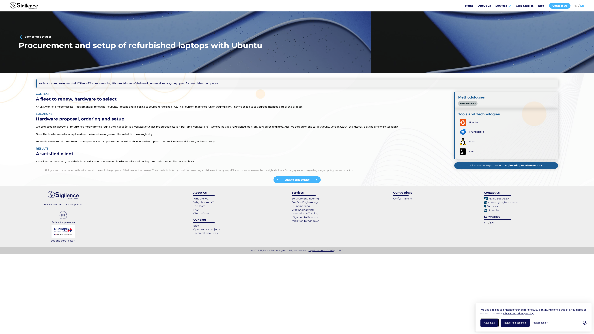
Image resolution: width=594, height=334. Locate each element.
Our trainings (402, 192)
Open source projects (206, 229)
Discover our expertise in (506, 165)
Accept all (489, 322)
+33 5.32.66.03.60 (499, 198)
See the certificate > (63, 240)
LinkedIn (493, 210)
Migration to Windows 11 (307, 220)
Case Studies (525, 5)
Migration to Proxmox (305, 217)
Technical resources (205, 233)
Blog (541, 5)
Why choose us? (203, 202)
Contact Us (559, 5)
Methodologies (471, 97)
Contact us (492, 192)
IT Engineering (301, 206)
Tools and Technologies (479, 114)
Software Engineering (305, 198)
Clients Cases (201, 213)
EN (581, 5)
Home (469, 5)
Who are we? (201, 198)
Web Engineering (303, 209)
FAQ (195, 209)
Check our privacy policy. (518, 313)
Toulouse (492, 206)
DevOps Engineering (305, 202)
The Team (199, 206)
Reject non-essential (515, 322)
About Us (484, 5)
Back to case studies (38, 36)
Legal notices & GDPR (321, 250)
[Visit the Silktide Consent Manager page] (585, 323)
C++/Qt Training (402, 198)
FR (576, 5)
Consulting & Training (305, 213)
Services (501, 5)
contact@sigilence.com (503, 202)
